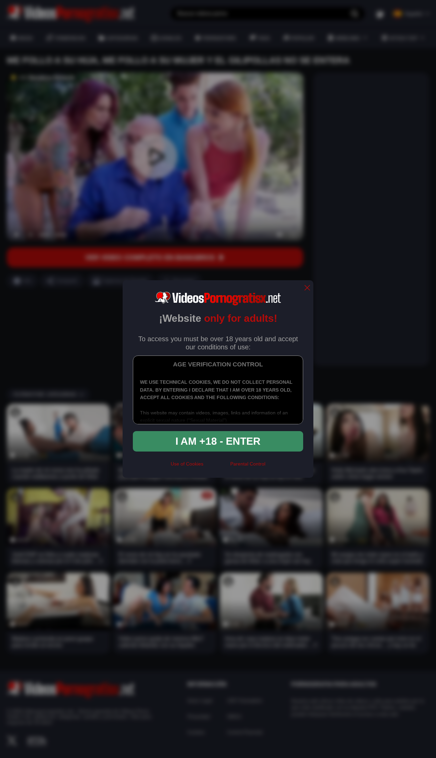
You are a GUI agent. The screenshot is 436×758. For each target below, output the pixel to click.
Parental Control (247, 464)
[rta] (217, 467)
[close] (307, 288)
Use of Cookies (187, 464)
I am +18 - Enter (218, 441)
